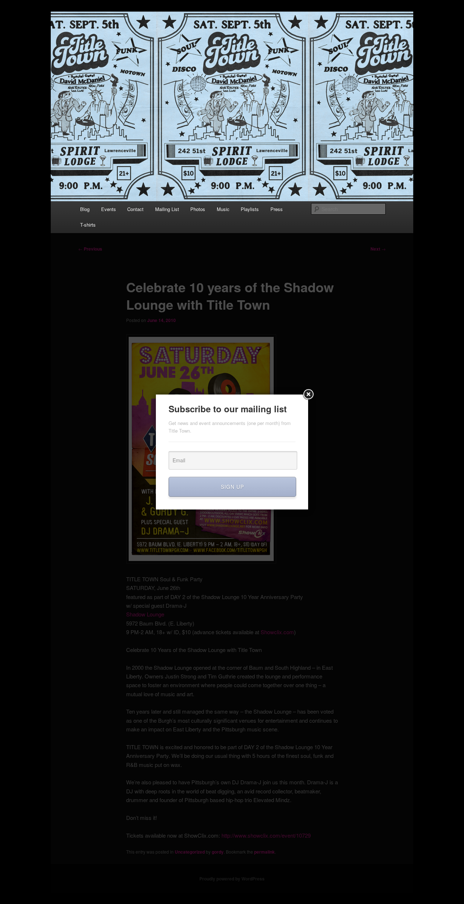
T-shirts (88, 224)
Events (108, 209)
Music (223, 209)
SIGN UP (232, 486)
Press (276, 209)
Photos (197, 209)
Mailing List (167, 209)
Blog (85, 209)
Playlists (250, 209)
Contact (135, 209)
